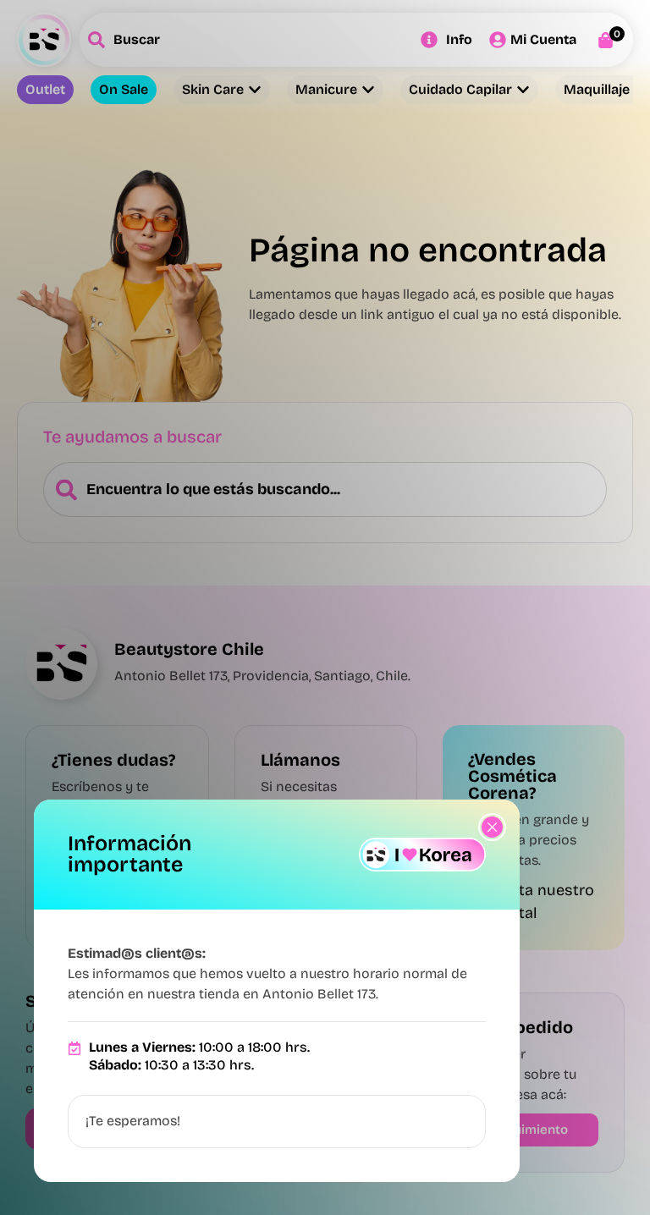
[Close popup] (492, 827)
